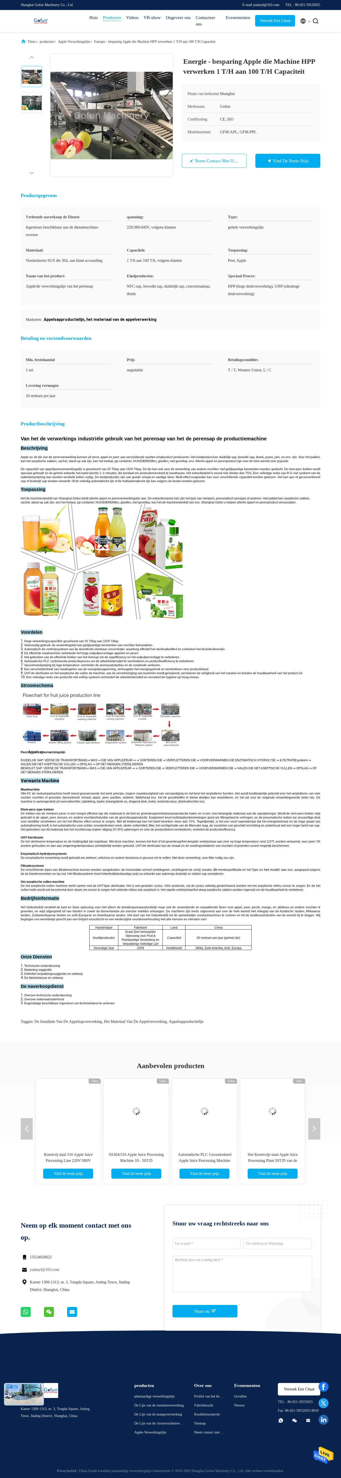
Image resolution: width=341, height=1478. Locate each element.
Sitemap (200, 1423)
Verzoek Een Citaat (275, 21)
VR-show (152, 17)
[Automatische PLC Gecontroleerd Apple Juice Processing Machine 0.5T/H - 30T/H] (204, 1111)
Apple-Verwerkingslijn (74, 42)
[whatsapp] (32, 1316)
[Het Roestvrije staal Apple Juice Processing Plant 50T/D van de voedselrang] (273, 1111)
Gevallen (240, 1396)
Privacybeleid (66, 1471)
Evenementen (238, 17)
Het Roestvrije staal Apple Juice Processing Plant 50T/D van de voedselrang (273, 1160)
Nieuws (239, 1405)
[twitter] (323, 1403)
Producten (112, 17)
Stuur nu (202, 1311)
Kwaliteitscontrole (207, 1414)
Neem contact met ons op (219, 160)
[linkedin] (323, 1419)
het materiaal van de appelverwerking (135, 1021)
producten (47, 42)
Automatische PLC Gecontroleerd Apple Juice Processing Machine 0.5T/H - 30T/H (204, 1160)
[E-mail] (78, 1316)
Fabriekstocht (203, 1405)
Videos (132, 17)
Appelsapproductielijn (186, 1021)
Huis (93, 17)
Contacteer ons (205, 21)
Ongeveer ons (178, 17)
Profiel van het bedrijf (208, 1397)
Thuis (31, 42)
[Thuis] (41, 21)
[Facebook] (323, 1386)
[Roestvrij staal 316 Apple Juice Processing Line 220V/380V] (68, 1111)
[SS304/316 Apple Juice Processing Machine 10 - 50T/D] (136, 1111)
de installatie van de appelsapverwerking (68, 1021)
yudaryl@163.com (44, 1269)
